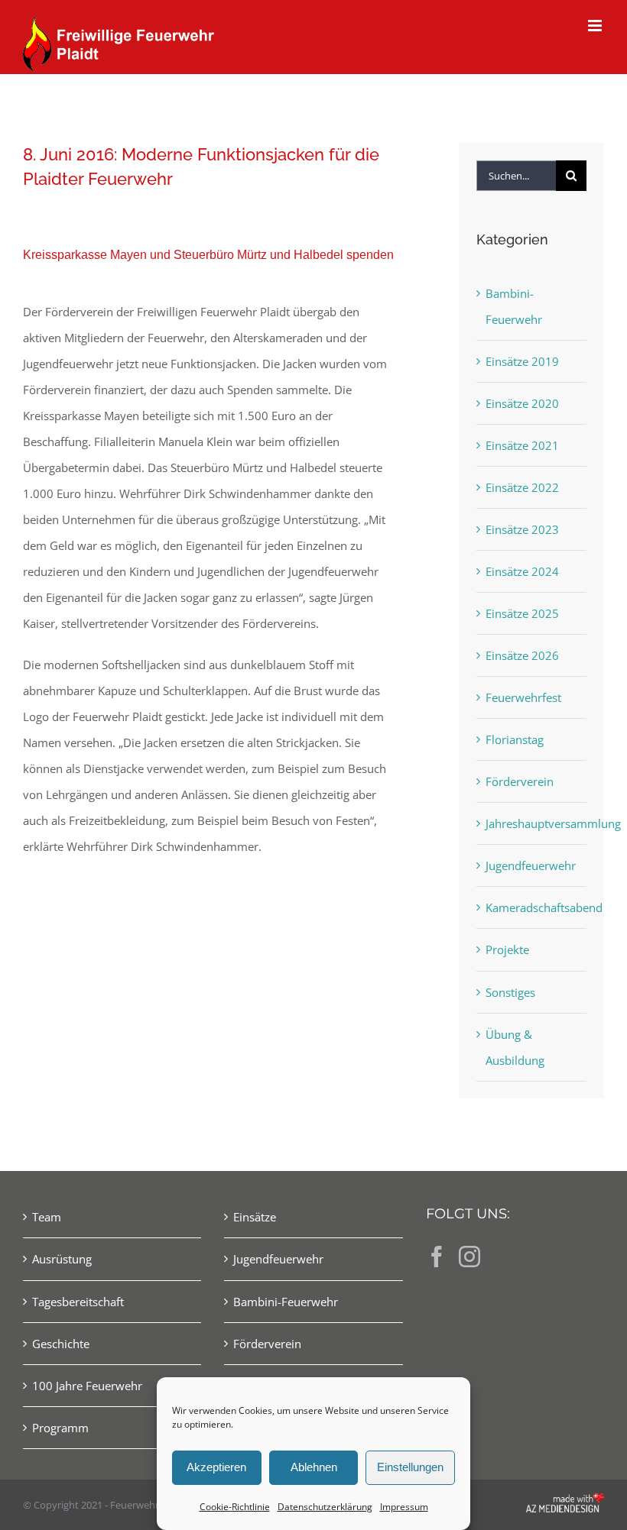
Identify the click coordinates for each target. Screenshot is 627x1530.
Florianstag (515, 739)
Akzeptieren (216, 1466)
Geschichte (60, 1343)
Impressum (404, 1506)
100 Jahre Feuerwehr (87, 1385)
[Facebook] (436, 1256)
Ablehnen (314, 1466)
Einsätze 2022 (522, 487)
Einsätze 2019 (522, 361)
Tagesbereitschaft (78, 1301)
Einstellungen (410, 1466)
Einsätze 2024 (522, 571)
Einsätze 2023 (522, 529)
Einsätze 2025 (522, 613)
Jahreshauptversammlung (532, 823)
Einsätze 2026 (522, 655)
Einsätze (254, 1216)
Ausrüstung (62, 1258)
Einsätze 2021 (522, 445)
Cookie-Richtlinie (235, 1506)
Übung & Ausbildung (515, 1047)
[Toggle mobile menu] (596, 26)
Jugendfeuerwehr (531, 865)
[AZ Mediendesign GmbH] (565, 1504)
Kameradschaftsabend (532, 907)
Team (46, 1216)
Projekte (507, 949)
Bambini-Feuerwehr (514, 306)
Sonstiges (510, 992)
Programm (60, 1427)
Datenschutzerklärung (325, 1506)
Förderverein (520, 781)
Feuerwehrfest (523, 697)
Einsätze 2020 (522, 403)
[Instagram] (469, 1256)
